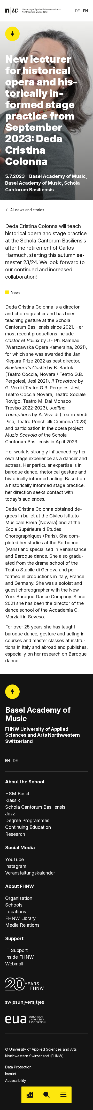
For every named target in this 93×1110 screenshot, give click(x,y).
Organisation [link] (18, 898)
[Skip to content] (12, 34)
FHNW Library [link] (20, 918)
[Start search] (46, 1095)
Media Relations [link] (22, 925)
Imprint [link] (10, 1074)
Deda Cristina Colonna (29, 307)
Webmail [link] (14, 963)
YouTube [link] (14, 859)
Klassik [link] (12, 800)
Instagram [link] (15, 866)
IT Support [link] (16, 950)
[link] (33, 11)
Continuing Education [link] (28, 827)
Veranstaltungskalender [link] (30, 873)
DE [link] (77, 11)
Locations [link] (15, 911)
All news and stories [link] (27, 210)
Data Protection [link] (18, 1067)
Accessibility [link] (15, 1080)
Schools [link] (13, 905)
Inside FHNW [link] (19, 957)
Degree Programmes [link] (27, 820)
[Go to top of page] (12, 691)
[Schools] (29, 1095)
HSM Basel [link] (17, 793)
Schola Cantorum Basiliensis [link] (35, 807)
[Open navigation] (63, 1095)
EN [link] (85, 11)
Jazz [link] (10, 813)
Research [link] (15, 834)
